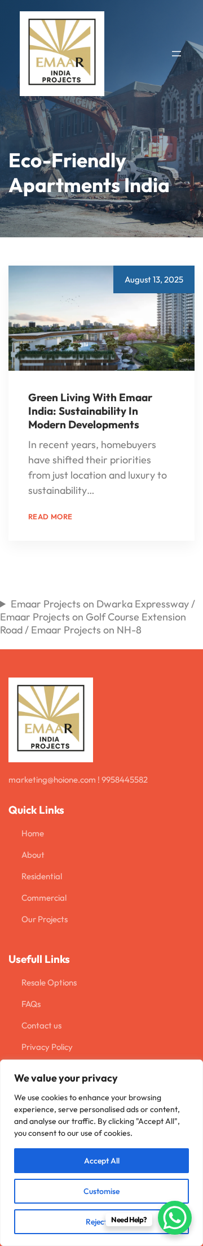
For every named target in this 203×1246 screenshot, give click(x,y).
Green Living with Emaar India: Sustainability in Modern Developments (90, 410)
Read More (121, 490)
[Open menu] (176, 53)
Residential (41, 876)
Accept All (102, 1161)
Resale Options (49, 982)
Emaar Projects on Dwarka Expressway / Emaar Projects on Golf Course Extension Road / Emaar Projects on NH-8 (97, 616)
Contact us (41, 1025)
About (33, 854)
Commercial (44, 897)
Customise (101, 1191)
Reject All (102, 1222)
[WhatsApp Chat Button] (175, 1218)
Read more (50, 516)
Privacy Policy (47, 1046)
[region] (101, 1153)
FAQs (31, 1003)
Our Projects (44, 919)
